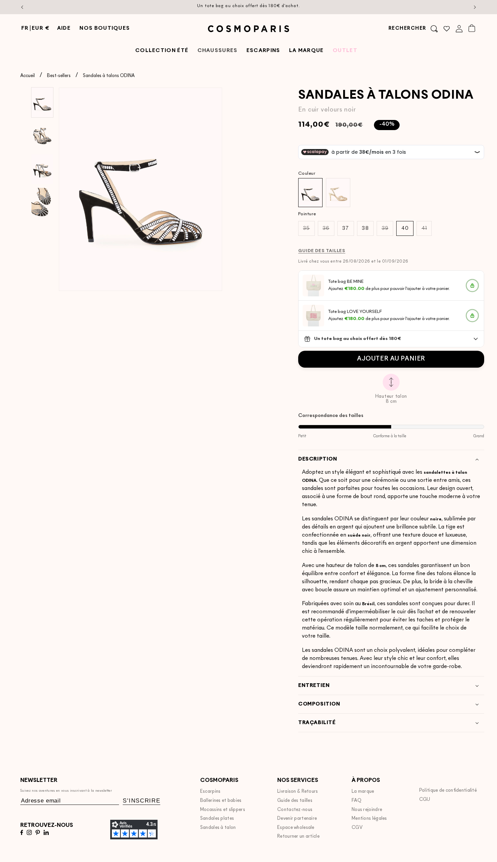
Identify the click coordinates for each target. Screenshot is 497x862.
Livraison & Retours (297, 791)
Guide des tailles (294, 800)
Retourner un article (298, 836)
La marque (363, 791)
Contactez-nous (294, 809)
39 (387, 231)
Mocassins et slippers (222, 809)
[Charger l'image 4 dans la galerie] (42, 203)
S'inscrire (141, 800)
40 (405, 228)
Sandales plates (217, 818)
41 (427, 231)
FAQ (356, 800)
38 (365, 228)
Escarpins (210, 791)
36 (328, 231)
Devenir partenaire (297, 818)
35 (308, 231)
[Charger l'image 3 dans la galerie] (42, 169)
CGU (424, 799)
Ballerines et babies (221, 800)
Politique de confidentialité (448, 790)
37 (345, 228)
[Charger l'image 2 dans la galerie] (42, 136)
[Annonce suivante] (475, 7)
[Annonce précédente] (22, 7)
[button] (413, 28)
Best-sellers (59, 75)
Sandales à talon (218, 827)
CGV (357, 827)
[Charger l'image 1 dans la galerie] (42, 102)
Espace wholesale (295, 827)
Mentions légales (369, 818)
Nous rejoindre (367, 809)
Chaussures (217, 50)
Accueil (27, 75)
